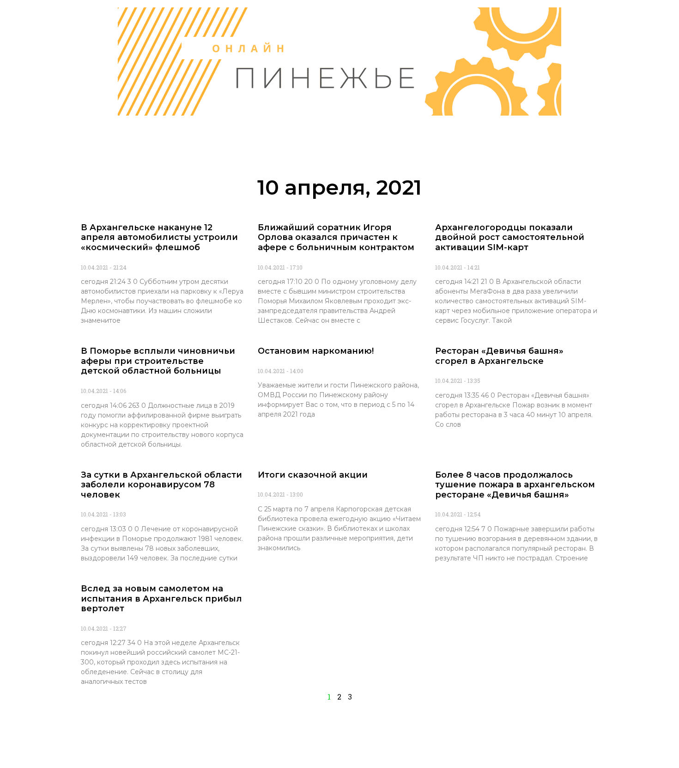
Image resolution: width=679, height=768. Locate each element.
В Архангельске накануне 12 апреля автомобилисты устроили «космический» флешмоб (159, 237)
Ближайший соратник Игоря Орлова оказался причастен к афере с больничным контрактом (336, 237)
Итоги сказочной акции (313, 475)
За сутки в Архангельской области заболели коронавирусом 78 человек (161, 485)
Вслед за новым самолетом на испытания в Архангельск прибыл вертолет (161, 599)
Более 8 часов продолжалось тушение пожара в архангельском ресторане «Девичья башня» (515, 485)
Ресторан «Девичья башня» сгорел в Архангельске (499, 356)
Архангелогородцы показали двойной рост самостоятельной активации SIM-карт (509, 237)
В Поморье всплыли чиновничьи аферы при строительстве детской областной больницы (158, 361)
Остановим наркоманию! (316, 351)
